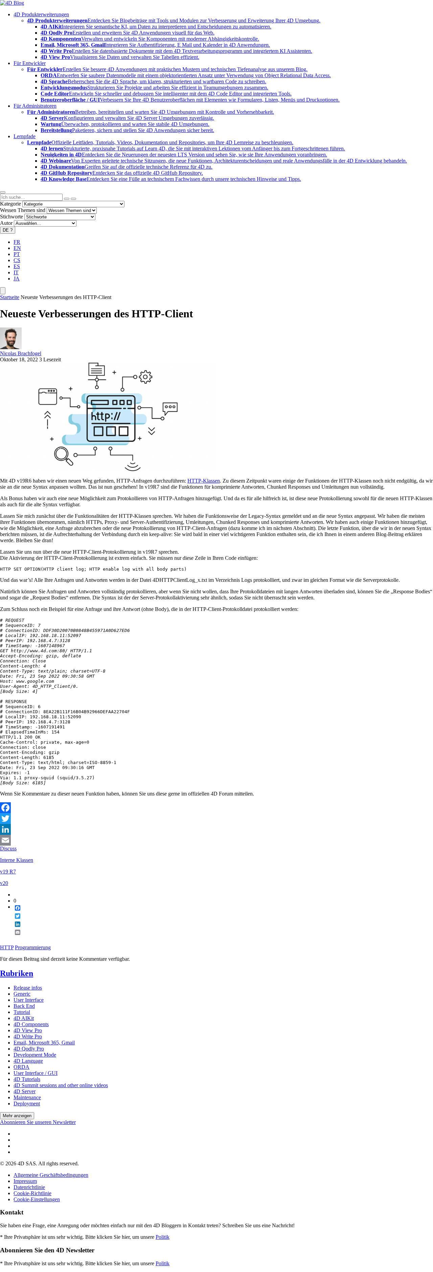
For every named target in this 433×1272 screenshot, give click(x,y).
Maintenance (27, 1097)
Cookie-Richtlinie (32, 1193)
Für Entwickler (30, 63)
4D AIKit (24, 1018)
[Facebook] (216, 807)
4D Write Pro (28, 1036)
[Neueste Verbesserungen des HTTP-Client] (108, 469)
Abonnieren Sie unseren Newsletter (38, 1122)
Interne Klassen (16, 860)
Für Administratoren (35, 106)
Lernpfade (25, 136)
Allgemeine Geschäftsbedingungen (51, 1175)
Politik (162, 1237)
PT (17, 254)
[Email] (216, 840)
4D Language (28, 1061)
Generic (22, 994)
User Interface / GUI (36, 1073)
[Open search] (2, 192)
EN (17, 248)
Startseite (9, 297)
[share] (15, 937)
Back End (24, 1006)
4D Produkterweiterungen (41, 14)
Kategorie (10, 204)
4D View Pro (28, 1030)
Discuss (8, 848)
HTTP (7, 947)
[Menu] (2, 290)
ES (17, 266)
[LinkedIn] (216, 829)
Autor (6, 223)
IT (16, 272)
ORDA (21, 1067)
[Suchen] (73, 199)
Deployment (27, 1103)
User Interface (29, 1000)
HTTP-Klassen (203, 481)
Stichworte (11, 216)
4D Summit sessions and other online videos (61, 1085)
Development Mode (35, 1055)
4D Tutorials (27, 1079)
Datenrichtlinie (29, 1187)
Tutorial (22, 1012)
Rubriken (16, 973)
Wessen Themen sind (22, 210)
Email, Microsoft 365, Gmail (44, 1042)
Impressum (25, 1181)
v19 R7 (8, 871)
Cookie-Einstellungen (37, 1199)
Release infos (28, 988)
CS (17, 260)
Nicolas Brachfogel (20, 353)
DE (8, 230)
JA (17, 278)
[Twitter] (216, 818)
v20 (4, 883)
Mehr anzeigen (17, 1115)
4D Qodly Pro (29, 1049)
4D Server (25, 1091)
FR (17, 242)
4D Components (31, 1024)
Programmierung (33, 947)
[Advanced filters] (66, 199)
